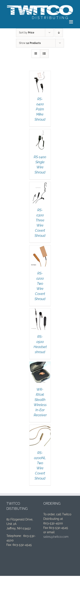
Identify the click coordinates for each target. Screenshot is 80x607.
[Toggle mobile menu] (71, 22)
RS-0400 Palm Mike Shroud (40, 109)
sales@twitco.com (55, 536)
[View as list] (44, 53)
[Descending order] (59, 32)
